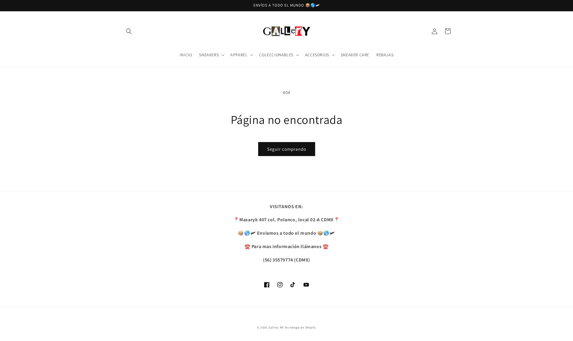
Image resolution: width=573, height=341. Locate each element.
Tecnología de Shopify (300, 327)
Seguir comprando (286, 149)
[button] (128, 31)
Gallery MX (276, 327)
